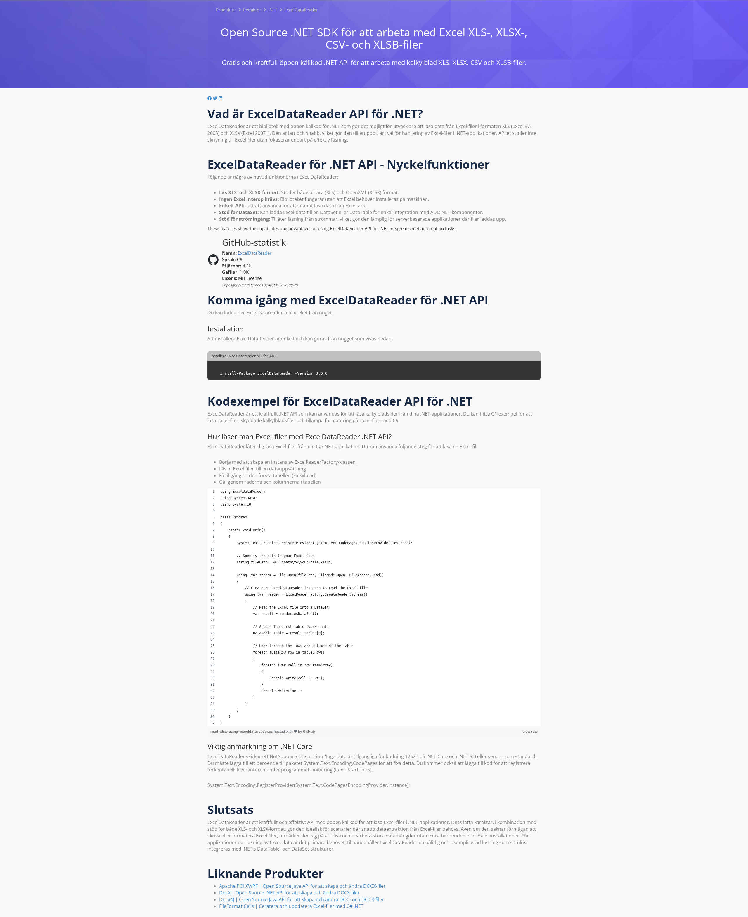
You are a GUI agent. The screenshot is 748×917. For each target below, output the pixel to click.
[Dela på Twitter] (215, 98)
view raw (530, 731)
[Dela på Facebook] (209, 98)
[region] (374, 607)
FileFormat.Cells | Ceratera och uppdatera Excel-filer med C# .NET (291, 906)
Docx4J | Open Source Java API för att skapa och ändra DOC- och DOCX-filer (301, 899)
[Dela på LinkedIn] (220, 98)
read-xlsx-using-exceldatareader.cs (242, 731)
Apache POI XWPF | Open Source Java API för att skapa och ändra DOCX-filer (302, 886)
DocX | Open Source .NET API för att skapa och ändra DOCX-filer (289, 893)
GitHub (309, 731)
